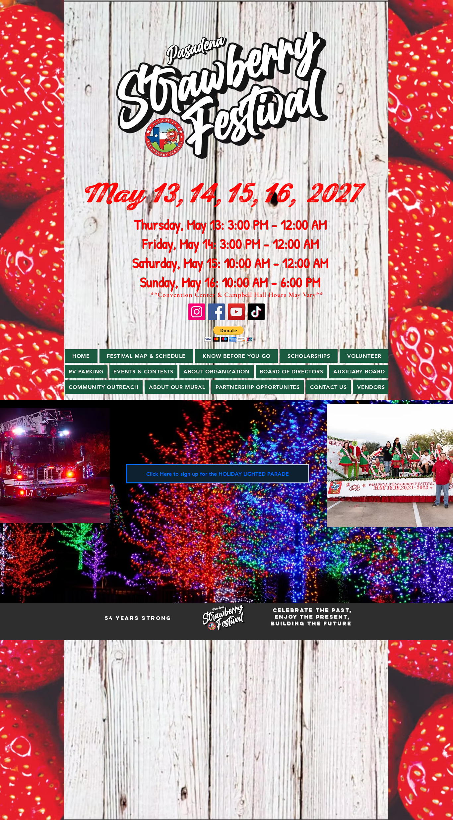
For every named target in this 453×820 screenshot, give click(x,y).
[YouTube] (236, 311)
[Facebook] (216, 311)
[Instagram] (196, 311)
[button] (228, 334)
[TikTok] (256, 311)
